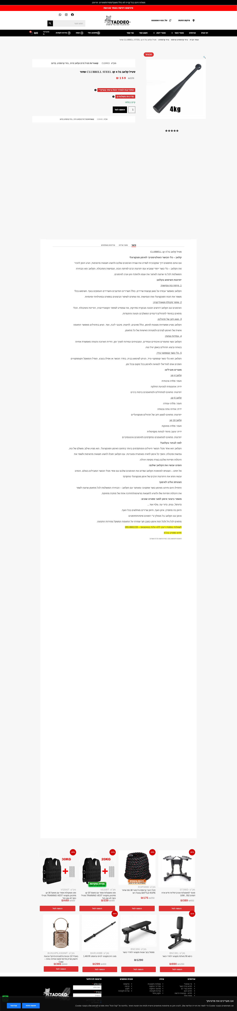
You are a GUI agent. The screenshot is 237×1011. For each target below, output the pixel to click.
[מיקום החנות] (193, 20)
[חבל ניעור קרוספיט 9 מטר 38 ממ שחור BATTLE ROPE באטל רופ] (137, 867)
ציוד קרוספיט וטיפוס (179, 40)
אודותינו (192, 33)
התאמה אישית (31, 1006)
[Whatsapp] (60, 14)
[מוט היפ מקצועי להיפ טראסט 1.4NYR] (100, 933)
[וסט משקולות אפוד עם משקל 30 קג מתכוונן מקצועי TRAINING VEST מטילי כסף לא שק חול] (57, 868)
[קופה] (82, 33)
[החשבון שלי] (98, 33)
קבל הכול (14, 1006)
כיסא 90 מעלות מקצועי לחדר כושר (177, 956)
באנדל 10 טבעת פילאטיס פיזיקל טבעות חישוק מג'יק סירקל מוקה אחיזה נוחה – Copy (61, 959)
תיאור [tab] (134, 245)
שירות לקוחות (61, 33)
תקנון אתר (143, 33)
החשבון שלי (92, 33)
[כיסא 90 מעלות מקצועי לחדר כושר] (177, 933)
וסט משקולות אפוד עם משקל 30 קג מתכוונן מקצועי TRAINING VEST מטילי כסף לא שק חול (58, 895)
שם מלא (97, 984)
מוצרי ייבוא (161, 33)
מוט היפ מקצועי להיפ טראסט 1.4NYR (99, 956)
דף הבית (204, 33)
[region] (118, 1004)
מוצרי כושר (179, 33)
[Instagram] (66, 14)
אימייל (98, 992)
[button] (204, 57)
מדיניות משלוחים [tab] (108, 245)
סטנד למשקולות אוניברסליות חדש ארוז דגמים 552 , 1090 (178, 894)
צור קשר (130, 33)
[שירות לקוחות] (69, 33)
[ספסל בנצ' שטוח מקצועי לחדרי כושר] (139, 931)
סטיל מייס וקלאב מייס (79, 63)
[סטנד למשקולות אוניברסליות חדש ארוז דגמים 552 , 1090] (176, 868)
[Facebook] (72, 14)
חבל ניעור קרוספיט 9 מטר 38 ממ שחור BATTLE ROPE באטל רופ (139, 891)
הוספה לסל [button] (176, 908)
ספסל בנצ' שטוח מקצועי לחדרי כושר (138, 952)
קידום (53, 63)
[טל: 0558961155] (170, 20)
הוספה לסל (120, 109)
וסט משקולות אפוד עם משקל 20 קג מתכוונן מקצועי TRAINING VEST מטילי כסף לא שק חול (98, 895)
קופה (78, 33)
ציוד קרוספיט (163, 40)
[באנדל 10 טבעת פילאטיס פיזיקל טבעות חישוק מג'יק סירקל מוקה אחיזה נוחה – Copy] (61, 933)
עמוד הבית (194, 40)
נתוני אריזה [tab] (123, 245)
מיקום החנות (184, 20)
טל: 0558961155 (159, 20)
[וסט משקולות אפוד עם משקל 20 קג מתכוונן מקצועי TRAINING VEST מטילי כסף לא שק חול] (97, 868)
